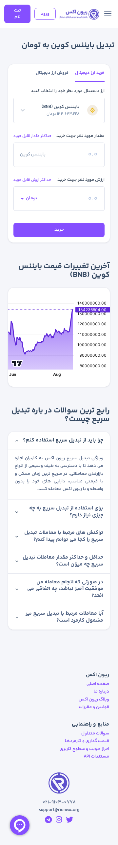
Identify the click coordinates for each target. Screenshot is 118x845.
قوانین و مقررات (94, 707)
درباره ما (101, 691)
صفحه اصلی (98, 684)
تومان (31, 198)
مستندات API (96, 756)
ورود (45, 14)
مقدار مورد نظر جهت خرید (80, 136)
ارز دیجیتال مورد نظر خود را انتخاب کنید (68, 91)
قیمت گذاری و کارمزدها (87, 741)
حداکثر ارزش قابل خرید (32, 180)
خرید (59, 230)
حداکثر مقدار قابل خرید (32, 136)
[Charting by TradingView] (17, 363)
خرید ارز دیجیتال (90, 73)
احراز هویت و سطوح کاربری (84, 749)
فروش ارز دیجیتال (52, 73)
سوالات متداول (95, 733)
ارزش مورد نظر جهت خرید (81, 179)
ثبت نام (17, 13)
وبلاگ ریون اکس (94, 699)
